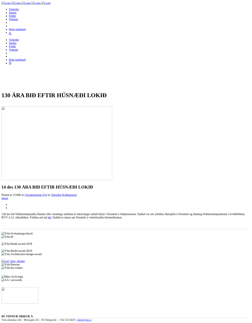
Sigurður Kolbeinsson (64, 194)
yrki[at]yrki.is (84, 320)
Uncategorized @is (36, 194)
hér (49, 217)
